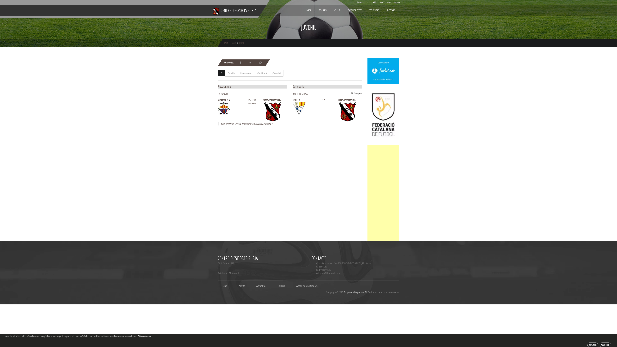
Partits (241, 286)
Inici (308, 10)
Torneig (374, 10)
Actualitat (355, 10)
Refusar (593, 344)
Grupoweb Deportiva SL (355, 292)
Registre (396, 2)
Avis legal (223, 273)
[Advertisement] (383, 193)
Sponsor (359, 2)
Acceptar (605, 344)
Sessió (389, 2)
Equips (322, 10)
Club (337, 10)
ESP (374, 2)
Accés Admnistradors (306, 286)
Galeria (281, 286)
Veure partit (357, 93)
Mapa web (234, 273)
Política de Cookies (144, 336)
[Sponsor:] (383, 71)
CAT (381, 2)
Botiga (391, 10)
